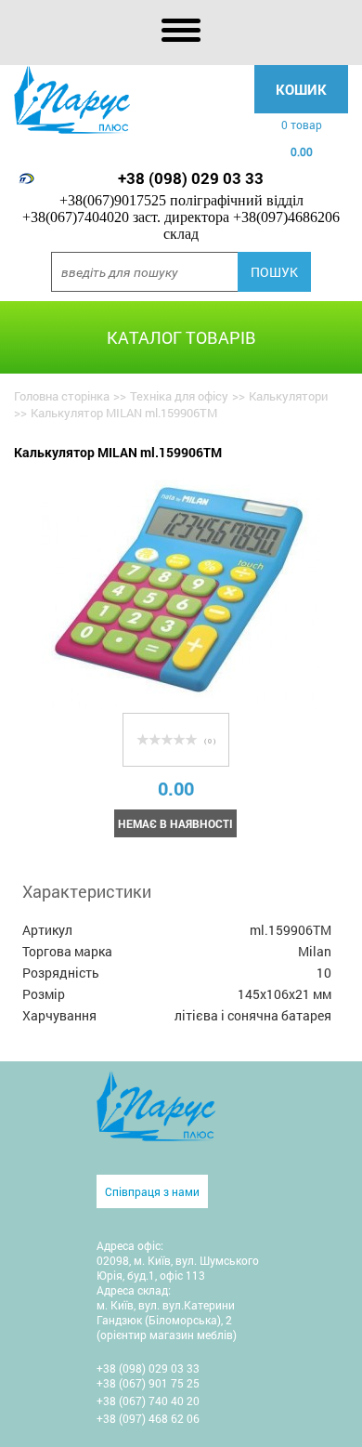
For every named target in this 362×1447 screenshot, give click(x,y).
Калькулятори (288, 396)
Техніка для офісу (179, 396)
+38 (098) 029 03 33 (191, 178)
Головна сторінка (62, 396)
